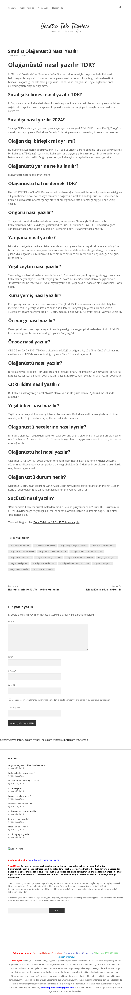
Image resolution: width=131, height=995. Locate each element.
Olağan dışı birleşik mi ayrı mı (73, 545)
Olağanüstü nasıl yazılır (20, 557)
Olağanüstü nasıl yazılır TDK (48, 557)
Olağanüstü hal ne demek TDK (52, 551)
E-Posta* (12, 671)
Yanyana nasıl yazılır (19, 569)
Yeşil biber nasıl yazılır (43, 569)
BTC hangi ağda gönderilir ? (20, 834)
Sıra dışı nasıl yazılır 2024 (44, 563)
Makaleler (22, 537)
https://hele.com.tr (44, 740)
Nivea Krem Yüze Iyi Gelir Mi (104, 589)
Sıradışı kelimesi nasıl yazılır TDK (74, 563)
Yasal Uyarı (43, 8)
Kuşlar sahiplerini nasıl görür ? (21, 773)
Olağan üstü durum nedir (103, 545)
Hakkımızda (57, 8)
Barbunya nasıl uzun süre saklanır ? (24, 811)
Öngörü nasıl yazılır (18, 563)
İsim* (10, 657)
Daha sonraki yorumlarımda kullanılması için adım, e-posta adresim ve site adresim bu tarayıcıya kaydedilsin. (61, 700)
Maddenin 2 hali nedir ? (18, 826)
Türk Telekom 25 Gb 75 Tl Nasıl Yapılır (56, 522)
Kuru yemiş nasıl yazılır (45, 545)
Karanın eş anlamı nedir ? (19, 796)
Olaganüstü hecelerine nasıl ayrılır (86, 551)
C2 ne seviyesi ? (15, 788)
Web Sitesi (12, 685)
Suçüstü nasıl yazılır (102, 563)
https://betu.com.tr (66, 740)
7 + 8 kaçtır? (14, 707)
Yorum (11, 621)
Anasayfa (12, 8)
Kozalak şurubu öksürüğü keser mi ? (24, 780)
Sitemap (83, 740)
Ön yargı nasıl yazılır (107, 557)
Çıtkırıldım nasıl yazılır (20, 545)
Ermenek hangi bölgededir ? (20, 803)
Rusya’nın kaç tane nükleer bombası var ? (26, 765)
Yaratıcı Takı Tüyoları (65, 26)
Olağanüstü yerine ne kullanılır (79, 557)
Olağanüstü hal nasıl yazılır (22, 551)
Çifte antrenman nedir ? (18, 819)
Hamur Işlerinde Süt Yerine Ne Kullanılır (33, 589)
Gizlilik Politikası (27, 8)
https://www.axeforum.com (16, 740)
